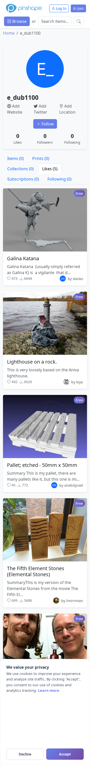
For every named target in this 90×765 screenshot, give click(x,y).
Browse (18, 21)
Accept (65, 754)
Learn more (48, 690)
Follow (47, 124)
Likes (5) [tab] (50, 169)
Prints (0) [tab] (40, 158)
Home (8, 33)
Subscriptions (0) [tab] (23, 179)
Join (80, 8)
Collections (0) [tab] (20, 169)
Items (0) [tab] (15, 158)
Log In (60, 8)
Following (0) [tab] (60, 179)
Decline (25, 754)
